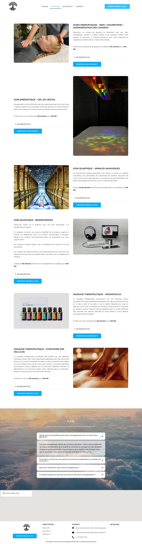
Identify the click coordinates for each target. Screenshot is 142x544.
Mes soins (55, 6)
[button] (100, 57)
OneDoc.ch (46, 534)
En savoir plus (83, 57)
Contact (79, 6)
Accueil (45, 6)
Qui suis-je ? (68, 6)
